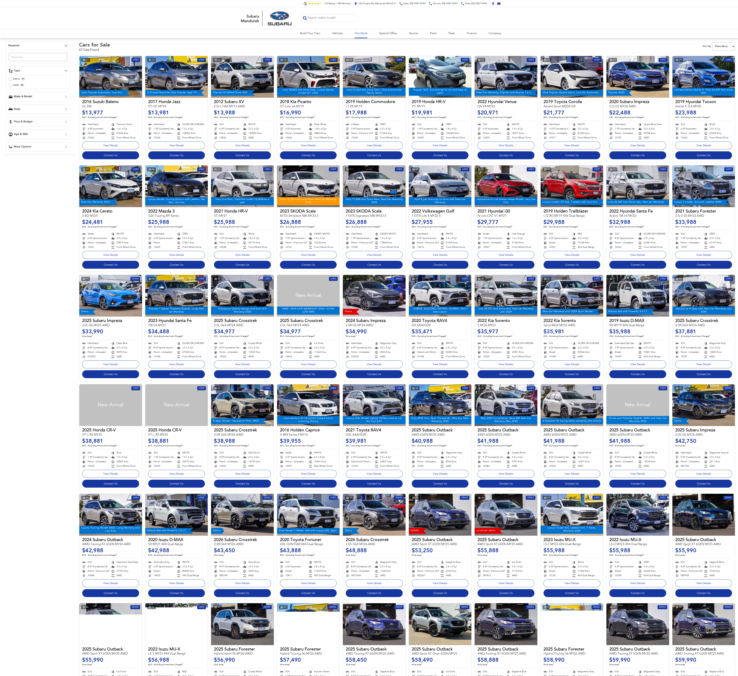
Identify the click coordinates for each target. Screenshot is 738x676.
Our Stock (361, 33)
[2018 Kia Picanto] (308, 77)
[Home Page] (266, 18)
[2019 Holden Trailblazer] (572, 186)
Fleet (451, 33)
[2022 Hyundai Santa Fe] (637, 186)
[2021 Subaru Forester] (703, 186)
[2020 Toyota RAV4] (440, 296)
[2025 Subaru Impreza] (110, 296)
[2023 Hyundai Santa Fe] (176, 296)
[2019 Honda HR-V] (440, 77)
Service (413, 33)
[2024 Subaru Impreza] (374, 296)
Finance (472, 33)
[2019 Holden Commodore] (374, 77)
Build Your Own (310, 33)
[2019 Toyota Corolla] (572, 77)
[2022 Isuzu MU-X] (637, 514)
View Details (110, 145)
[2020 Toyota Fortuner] (308, 514)
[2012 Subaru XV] (242, 77)
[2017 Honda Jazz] (176, 77)
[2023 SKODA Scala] (308, 186)
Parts (433, 33)
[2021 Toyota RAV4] (374, 405)
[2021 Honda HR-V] (242, 186)
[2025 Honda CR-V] (110, 405)
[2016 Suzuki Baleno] (110, 77)
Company (495, 33)
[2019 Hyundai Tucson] (703, 77)
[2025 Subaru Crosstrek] (242, 296)
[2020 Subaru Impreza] (637, 77)
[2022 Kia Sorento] (506, 296)
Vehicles (337, 33)
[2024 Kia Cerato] (110, 186)
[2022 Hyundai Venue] (506, 77)
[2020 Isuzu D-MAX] (176, 514)
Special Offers (388, 33)
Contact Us (110, 155)
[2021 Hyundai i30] (506, 186)
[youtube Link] (498, 3)
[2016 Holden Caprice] (308, 405)
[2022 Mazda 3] (176, 186)
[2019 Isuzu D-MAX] (637, 296)
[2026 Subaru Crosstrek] (242, 514)
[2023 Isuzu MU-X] (572, 514)
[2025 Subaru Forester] (242, 624)
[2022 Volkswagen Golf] (440, 186)
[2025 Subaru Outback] (440, 405)
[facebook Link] (493, 3)
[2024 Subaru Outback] (110, 514)
